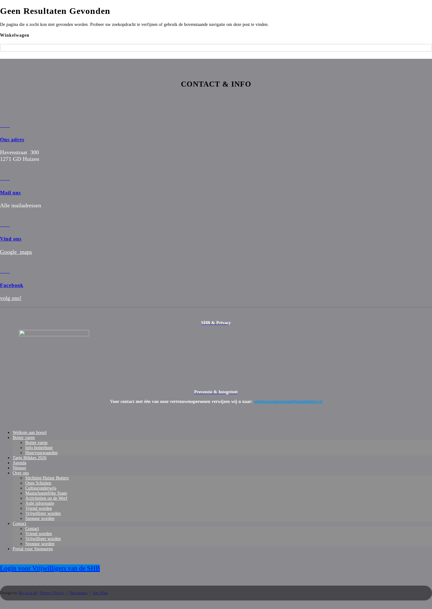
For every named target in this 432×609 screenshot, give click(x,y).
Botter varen (24, 437)
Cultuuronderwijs (40, 488)
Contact (19, 523)
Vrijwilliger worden (43, 513)
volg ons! (11, 298)
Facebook (11, 285)
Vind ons (11, 238)
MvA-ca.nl (27, 592)
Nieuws (19, 468)
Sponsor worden (39, 518)
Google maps (16, 252)
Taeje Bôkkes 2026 (29, 457)
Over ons (21, 473)
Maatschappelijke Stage (46, 493)
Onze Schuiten (38, 483)
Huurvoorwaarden (41, 452)
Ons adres (12, 139)
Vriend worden (38, 508)
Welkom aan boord (29, 432)
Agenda (19, 462)
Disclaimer (78, 592)
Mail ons (10, 192)
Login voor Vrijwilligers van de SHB (50, 568)
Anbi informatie (39, 503)
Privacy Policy (52, 592)
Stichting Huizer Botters (47, 478)
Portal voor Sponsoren (33, 548)
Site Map (100, 592)
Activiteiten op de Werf (46, 498)
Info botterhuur (39, 447)
